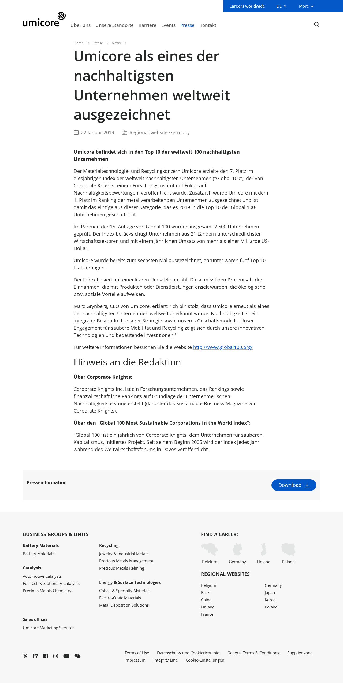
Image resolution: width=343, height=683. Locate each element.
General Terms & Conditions (253, 652)
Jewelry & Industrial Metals (123, 553)
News (116, 42)
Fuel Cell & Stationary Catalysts (51, 583)
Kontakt (207, 25)
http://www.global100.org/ (223, 347)
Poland (288, 561)
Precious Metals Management (126, 560)
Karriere (147, 25)
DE (279, 6)
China (206, 599)
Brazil (206, 592)
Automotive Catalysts (42, 576)
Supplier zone (299, 652)
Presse (187, 25)
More (304, 6)
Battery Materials (38, 553)
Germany (237, 561)
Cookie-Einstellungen (205, 660)
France (207, 614)
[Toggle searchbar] (316, 24)
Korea (270, 599)
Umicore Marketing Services (48, 627)
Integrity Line (166, 660)
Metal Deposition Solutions (124, 605)
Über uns (80, 25)
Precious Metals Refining (121, 568)
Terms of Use (137, 652)
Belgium (209, 561)
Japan (270, 592)
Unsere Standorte (114, 25)
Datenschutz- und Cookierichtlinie (188, 652)
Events (168, 25)
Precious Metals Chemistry (47, 590)
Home (79, 42)
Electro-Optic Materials (120, 597)
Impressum (135, 660)
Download (289, 485)
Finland (263, 561)
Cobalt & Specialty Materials (124, 590)
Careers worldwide (247, 6)
